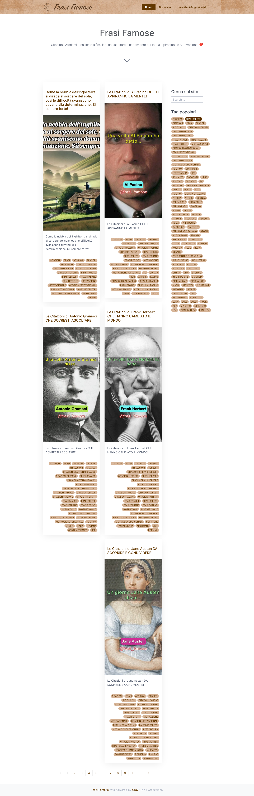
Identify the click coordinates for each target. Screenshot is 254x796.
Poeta (187, 189)
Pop (175, 306)
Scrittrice (140, 733)
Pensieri (91, 260)
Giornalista (197, 281)
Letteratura (150, 729)
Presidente (188, 223)
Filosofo (191, 181)
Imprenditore (180, 260)
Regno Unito (151, 758)
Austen (153, 733)
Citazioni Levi (188, 310)
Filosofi (204, 218)
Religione (190, 218)
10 (132, 773)
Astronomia (180, 297)
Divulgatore (180, 293)
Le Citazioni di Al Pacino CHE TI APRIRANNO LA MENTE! (133, 94)
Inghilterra (89, 293)
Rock (204, 301)
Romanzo (178, 177)
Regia (197, 247)
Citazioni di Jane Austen (144, 737)
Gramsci (91, 467)
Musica (196, 214)
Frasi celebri (69, 277)
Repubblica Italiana (198, 185)
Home (148, 7)
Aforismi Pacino (121, 289)
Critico (202, 243)
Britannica (134, 758)
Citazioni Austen (129, 741)
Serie (126, 293)
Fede (188, 247)
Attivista (188, 285)
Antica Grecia (181, 214)
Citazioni (55, 260)
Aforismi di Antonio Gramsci (79, 488)
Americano (143, 526)
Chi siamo (165, 7)
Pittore (177, 218)
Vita (186, 272)
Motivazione (89, 281)
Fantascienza (125, 526)
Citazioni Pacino (148, 281)
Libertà (191, 289)
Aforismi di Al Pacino (146, 289)
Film (132, 277)
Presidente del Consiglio (187, 256)
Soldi (194, 301)
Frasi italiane (88, 277)
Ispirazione (203, 285)
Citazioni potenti (68, 272)
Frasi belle (195, 202)
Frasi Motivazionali (62, 289)
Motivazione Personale (65, 293)
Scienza (201, 198)
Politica (91, 521)
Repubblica (179, 239)
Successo (178, 227)
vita (193, 293)
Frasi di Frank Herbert (145, 480)
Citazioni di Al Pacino (124, 281)
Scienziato (195, 239)
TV (144, 272)
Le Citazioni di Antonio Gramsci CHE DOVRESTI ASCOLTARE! (71, 318)
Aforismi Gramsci (86, 484)
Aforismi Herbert (148, 484)
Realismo (140, 754)
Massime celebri (86, 289)
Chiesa (176, 272)
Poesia (176, 210)
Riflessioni (67, 264)
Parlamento (180, 206)
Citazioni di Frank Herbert (143, 472)
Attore (142, 277)
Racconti (192, 177)
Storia (69, 526)
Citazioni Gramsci (66, 476)
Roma (176, 223)
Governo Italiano (195, 193)
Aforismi (78, 260)
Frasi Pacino (127, 285)
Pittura (191, 264)
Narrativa (152, 750)
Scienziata (196, 297)
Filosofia (178, 185)
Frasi (67, 260)
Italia (80, 526)
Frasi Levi (204, 310)
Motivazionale (57, 285)
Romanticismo (123, 754)
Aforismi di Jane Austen (129, 750)
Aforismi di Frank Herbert (143, 488)
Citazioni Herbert (128, 476)
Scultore (178, 268)
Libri (93, 530)
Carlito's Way (140, 293)
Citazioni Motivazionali (82, 285)
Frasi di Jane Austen (123, 746)
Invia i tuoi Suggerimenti (192, 7)
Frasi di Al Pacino (148, 285)
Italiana (91, 526)
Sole (184, 301)
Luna (175, 301)
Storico (196, 272)
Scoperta (178, 264)
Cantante (193, 227)
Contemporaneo (77, 530)
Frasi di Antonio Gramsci (81, 480)
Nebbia (92, 297)
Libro (204, 177)
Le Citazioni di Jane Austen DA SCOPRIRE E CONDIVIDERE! (132, 551)
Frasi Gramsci (88, 476)
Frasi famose (88, 272)
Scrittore (152, 521)
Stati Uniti (193, 268)
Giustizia (197, 277)
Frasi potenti (70, 281)
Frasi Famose (100, 789)
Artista (177, 198)
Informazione (180, 277)
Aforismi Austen (148, 746)
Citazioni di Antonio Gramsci (79, 472)
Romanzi (153, 530)
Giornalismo (180, 281)
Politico (177, 181)
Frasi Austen (150, 741)
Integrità (178, 289)
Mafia (176, 285)
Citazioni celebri (63, 268)
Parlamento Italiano (185, 231)
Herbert (153, 467)
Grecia (187, 210)
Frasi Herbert (150, 476)
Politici (177, 193)
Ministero (200, 306)
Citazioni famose (86, 264)
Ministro (186, 306)
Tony (155, 293)
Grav (135, 789)
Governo (196, 206)
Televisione (179, 202)
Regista (195, 235)
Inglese (153, 754)
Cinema (154, 272)
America (177, 247)
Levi (175, 310)
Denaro (177, 252)
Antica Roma (180, 235)
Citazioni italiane (86, 268)
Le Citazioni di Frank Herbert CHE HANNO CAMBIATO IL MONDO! (131, 316)
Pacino (154, 277)
